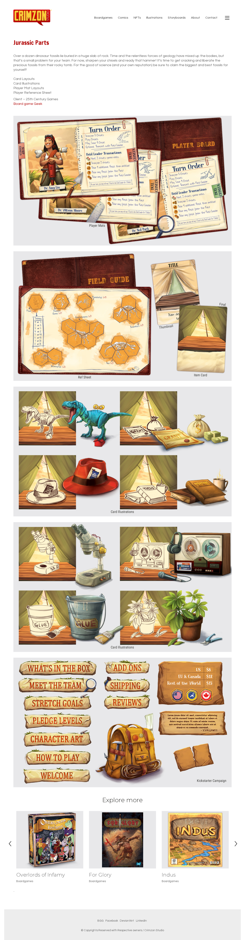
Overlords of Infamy (40, 875)
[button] (9, 836)
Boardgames (24, 881)
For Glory (100, 875)
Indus (169, 875)
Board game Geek (27, 104)
